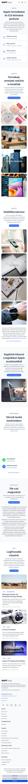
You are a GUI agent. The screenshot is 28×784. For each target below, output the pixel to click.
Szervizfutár (3, 724)
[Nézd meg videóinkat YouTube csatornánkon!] (7, 705)
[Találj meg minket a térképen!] (15, 705)
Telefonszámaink (11, 461)
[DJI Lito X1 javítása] (14, 617)
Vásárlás (3, 728)
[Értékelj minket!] (19, 705)
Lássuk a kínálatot (14, 225)
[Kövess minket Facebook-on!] (3, 705)
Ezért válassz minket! (14, 502)
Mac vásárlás (4, 735)
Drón (4, 591)
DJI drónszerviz (4, 716)
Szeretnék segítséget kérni (14, 375)
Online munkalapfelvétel (6, 759)
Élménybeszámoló (10, 591)
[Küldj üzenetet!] (4, 466)
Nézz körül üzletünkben (14, 97)
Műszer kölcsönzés (5, 753)
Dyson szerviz (4, 718)
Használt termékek (5, 740)
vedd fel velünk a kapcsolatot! (19, 338)
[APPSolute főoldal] (7, 2)
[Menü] (25, 2)
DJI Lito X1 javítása (9, 630)
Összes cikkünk (14, 570)
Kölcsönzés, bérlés (6, 745)
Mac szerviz (3, 713)
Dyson (4, 658)
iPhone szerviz (4, 711)
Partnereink (3, 764)
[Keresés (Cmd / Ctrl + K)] (19, 2)
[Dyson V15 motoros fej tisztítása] (14, 648)
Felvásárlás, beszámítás (6, 742)
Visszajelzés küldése (5, 762)
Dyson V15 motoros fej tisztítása (13, 661)
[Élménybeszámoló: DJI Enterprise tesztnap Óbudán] (14, 581)
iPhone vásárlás (4, 731)
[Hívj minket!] (4, 460)
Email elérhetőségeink (12, 467)
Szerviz (8, 626)
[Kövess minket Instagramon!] (11, 705)
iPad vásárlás (4, 733)
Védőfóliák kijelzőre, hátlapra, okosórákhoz (9, 738)
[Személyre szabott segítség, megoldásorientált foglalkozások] (14, 390)
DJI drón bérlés (4, 750)
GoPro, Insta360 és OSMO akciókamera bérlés (10, 748)
